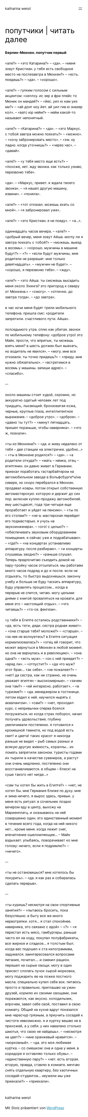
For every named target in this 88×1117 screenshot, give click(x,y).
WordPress (55, 1108)
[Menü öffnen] (80, 8)
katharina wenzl (18, 8)
